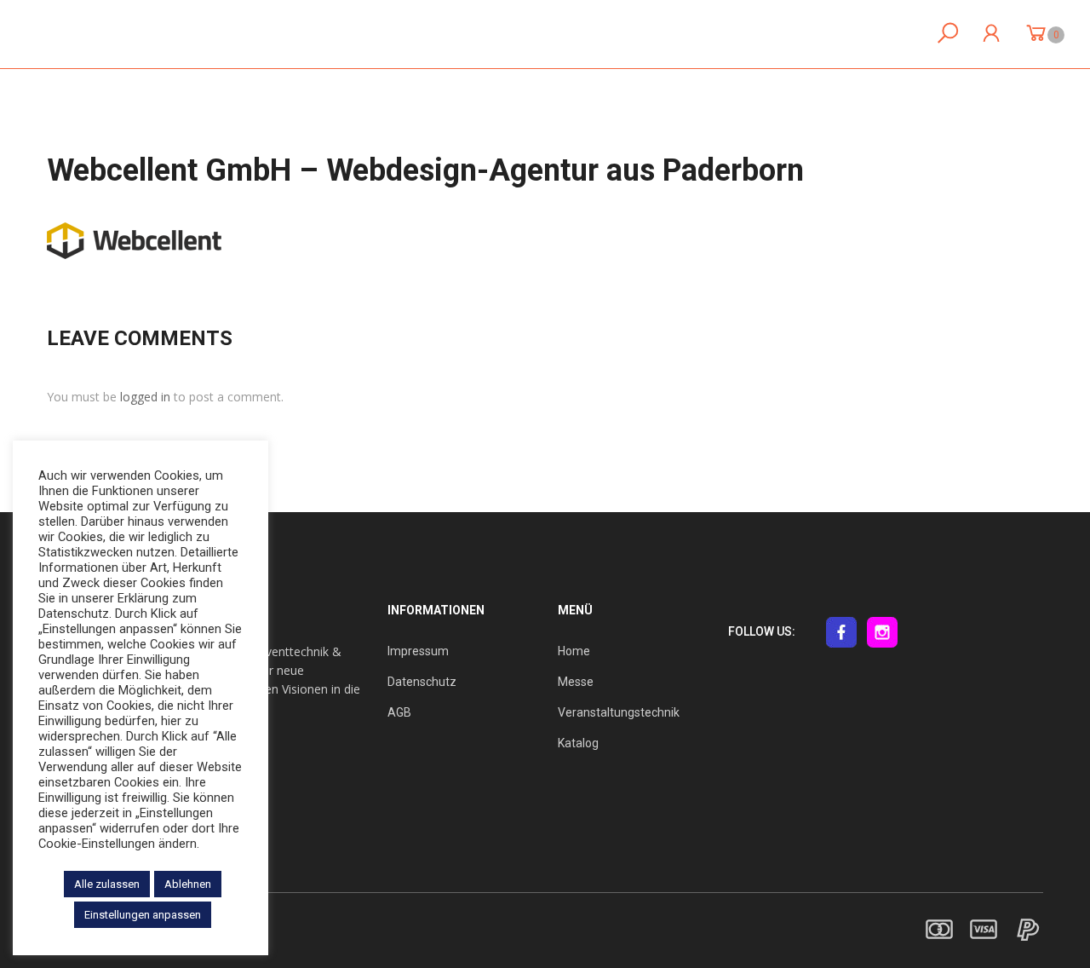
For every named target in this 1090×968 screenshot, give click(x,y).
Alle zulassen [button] (107, 884)
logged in (145, 397)
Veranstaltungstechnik (619, 712)
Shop (776, 34)
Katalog (578, 743)
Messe (576, 682)
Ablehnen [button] (187, 884)
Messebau (525, 34)
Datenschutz (421, 682)
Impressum (418, 651)
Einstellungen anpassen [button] (142, 914)
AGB (399, 712)
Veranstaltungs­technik (658, 34)
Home (451, 34)
